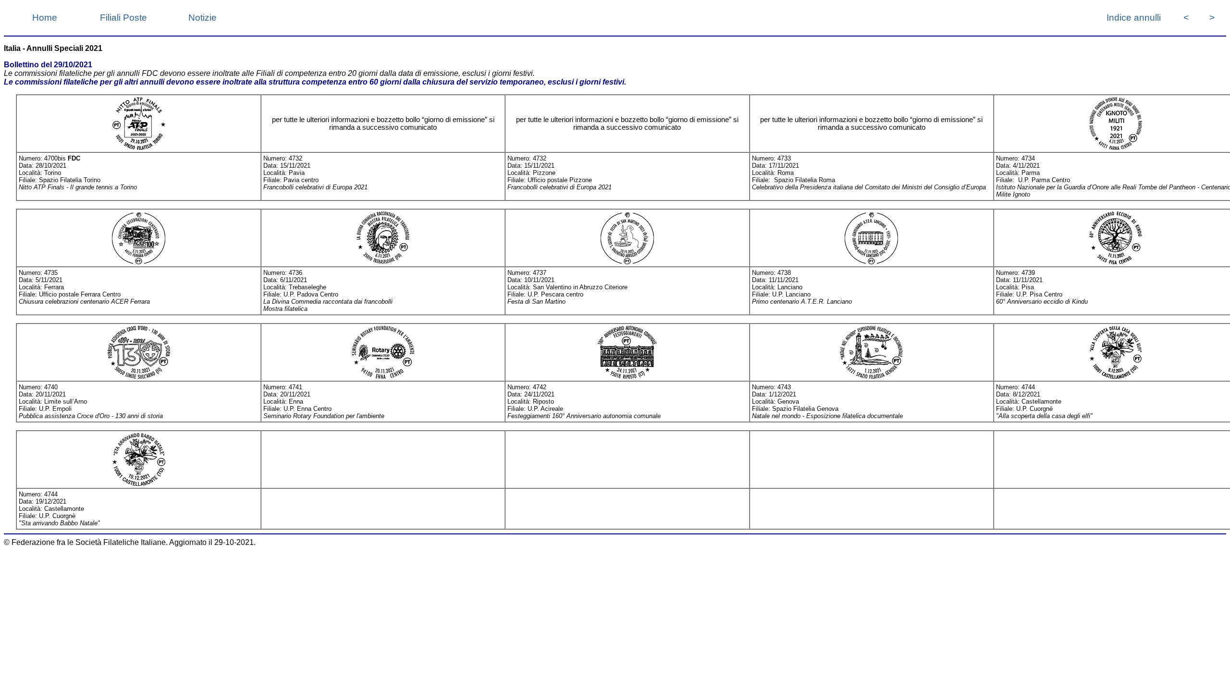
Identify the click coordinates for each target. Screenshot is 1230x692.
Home (44, 17)
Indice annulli (1134, 17)
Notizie (202, 17)
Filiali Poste (123, 17)
